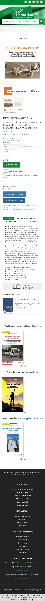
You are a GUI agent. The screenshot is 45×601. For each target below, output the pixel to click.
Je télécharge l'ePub (14, 194)
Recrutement (22, 540)
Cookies (25, 590)
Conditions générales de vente (22, 489)
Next (38, 64)
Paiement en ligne (22, 505)
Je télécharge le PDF (14, 200)
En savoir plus (22, 599)
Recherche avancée (36, 25)
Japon (18, 140)
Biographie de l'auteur (26, 218)
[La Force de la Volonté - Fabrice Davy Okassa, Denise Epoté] (13, 394)
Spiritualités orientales (34, 147)
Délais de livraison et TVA (22, 496)
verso (10, 113)
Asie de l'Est (11, 140)
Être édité (22, 519)
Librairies (28, 472)
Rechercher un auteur (22, 516)
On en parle (34, 221)
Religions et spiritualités (11, 147)
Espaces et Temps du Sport (20, 134)
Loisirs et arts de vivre (10, 149)
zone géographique (31, 418)
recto (5, 113)
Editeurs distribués (22, 549)
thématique (31, 372)
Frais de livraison (22, 492)
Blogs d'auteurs (22, 522)
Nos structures (22, 543)
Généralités (23, 147)
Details (9, 218)
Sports (6, 151)
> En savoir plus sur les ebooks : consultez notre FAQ (19, 209)
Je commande (11, 165)
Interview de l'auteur (14, 221)
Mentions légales (35, 590)
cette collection (32, 326)
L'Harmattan (17, 590)
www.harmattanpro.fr (22, 578)
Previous (7, 64)
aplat (15, 113)
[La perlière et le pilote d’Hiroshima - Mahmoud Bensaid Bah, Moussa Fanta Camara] (13, 440)
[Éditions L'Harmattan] (23, 12)
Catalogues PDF (22, 502)
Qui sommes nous (22, 537)
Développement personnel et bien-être (15, 145)
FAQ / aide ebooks (22, 499)
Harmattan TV (15, 475)
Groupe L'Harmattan (17, 472)
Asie (5, 140)
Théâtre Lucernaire (27, 475)
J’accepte (32, 599)
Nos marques (22, 546)
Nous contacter (22, 570)
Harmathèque (36, 472)
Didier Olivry (8, 131)
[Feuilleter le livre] (22, 286)
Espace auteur (22, 526)
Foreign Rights (22, 552)
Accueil (6, 472)
